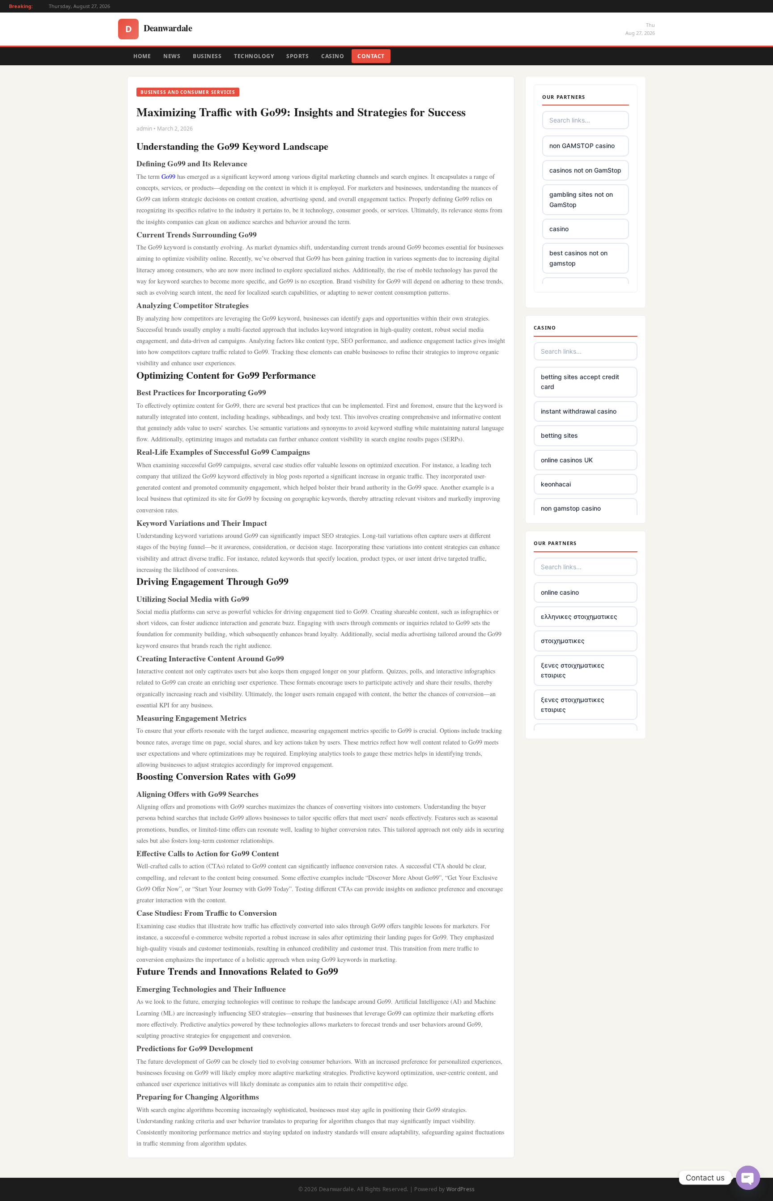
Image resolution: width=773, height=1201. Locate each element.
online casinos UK (567, 460)
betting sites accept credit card (580, 381)
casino (559, 229)
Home (142, 56)
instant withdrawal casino (578, 411)
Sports (297, 56)
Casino (332, 56)
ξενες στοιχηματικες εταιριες (572, 670)
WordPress (460, 1189)
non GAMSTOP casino (582, 145)
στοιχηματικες (563, 640)
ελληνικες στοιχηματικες (579, 616)
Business (207, 56)
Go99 (168, 176)
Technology (254, 56)
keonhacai (556, 484)
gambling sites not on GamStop (581, 199)
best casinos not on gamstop (578, 257)
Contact (371, 56)
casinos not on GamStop (585, 170)
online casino (560, 592)
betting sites (559, 435)
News (171, 56)
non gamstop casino (571, 508)
